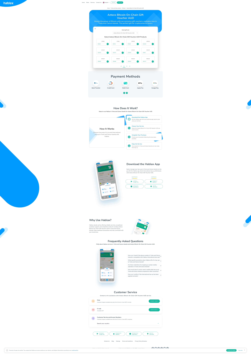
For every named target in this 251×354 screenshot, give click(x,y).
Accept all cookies (231, 350)
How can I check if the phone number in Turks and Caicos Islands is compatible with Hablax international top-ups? (144, 256)
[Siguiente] (130, 66)
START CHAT (154, 301)
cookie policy (75, 350)
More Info (240, 350)
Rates (87, 2)
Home (83, 2)
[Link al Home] (10, 3)
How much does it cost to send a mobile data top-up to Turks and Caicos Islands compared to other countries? (143, 270)
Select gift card (125, 30)
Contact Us (98, 2)
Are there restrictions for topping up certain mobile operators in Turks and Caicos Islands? (142, 265)
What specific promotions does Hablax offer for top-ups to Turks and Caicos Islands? (144, 261)
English (106, 2)
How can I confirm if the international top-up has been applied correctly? (143, 275)
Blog (113, 341)
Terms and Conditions (127, 341)
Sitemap (118, 341)
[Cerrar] (244, 350)
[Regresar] (95, 29)
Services (93, 2)
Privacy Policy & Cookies (141, 341)
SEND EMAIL (154, 309)
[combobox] (128, 323)
